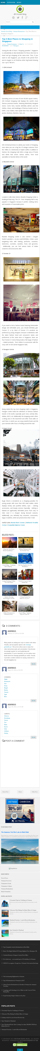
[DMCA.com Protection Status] (20, 1045)
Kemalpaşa (7, 718)
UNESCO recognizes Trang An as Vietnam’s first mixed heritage (20, 963)
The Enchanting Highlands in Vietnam (13, 976)
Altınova (6, 716)
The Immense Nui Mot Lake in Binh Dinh (15, 832)
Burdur (6, 690)
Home (3, 2)
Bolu (5, 696)
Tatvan (6, 720)
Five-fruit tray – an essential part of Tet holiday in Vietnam (19, 959)
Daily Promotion (5, 891)
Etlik (5, 729)
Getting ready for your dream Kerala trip (12, 1017)
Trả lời (33, 664)
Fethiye (6, 733)
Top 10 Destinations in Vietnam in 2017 (14, 980)
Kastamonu (7, 681)
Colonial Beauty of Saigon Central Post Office (15, 955)
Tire (5, 722)
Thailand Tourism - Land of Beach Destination (22, 920)
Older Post (34, 792)
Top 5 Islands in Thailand (17, 930)
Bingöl (6, 688)
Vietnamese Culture (6, 886)
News (19, 2)
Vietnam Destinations (7, 889)
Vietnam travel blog (22, 1038)
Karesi (6, 727)
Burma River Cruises (18, 522)
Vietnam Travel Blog (6, 31)
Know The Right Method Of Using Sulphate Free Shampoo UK (20, 951)
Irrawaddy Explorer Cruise (16, 525)
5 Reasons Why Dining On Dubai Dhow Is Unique (23, 910)
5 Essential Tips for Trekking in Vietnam (21, 900)
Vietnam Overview (6, 880)
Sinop (5, 685)
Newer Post (5, 792)
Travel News (4, 878)
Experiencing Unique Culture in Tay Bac (14, 995)
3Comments (5, 45)
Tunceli (6, 692)
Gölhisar (6, 731)
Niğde (5, 679)
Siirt (5, 683)
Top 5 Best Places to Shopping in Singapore (17, 40)
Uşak (5, 694)
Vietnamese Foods (6, 883)
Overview (11, 2)
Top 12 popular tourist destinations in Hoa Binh (16, 947)
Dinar (5, 724)
